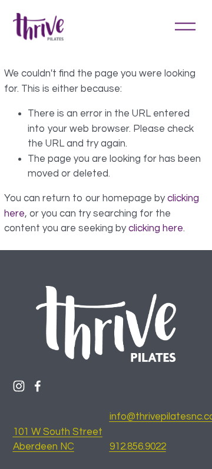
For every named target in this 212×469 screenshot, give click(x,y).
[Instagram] (19, 386)
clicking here (155, 228)
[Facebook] (38, 386)
